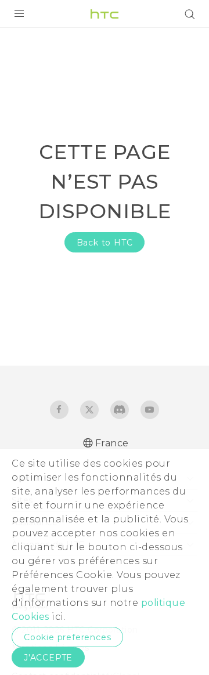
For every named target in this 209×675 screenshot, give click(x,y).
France (112, 443)
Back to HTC (105, 242)
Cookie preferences (67, 637)
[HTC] (104, 14)
